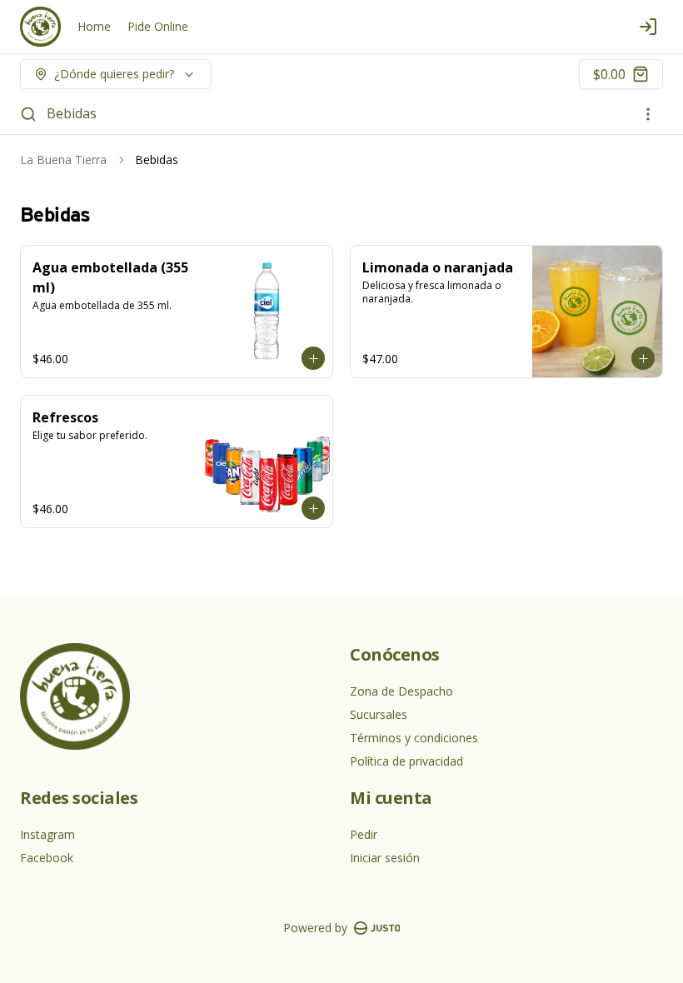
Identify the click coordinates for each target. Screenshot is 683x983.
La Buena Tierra (63, 159)
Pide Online (157, 26)
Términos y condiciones (414, 738)
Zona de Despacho (401, 691)
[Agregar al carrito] (313, 358)
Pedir (363, 834)
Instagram (47, 834)
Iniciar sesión (385, 858)
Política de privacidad (406, 761)
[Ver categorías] (648, 114)
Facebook (46, 858)
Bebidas (72, 113)
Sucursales (378, 714)
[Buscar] (28, 114)
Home (94, 26)
